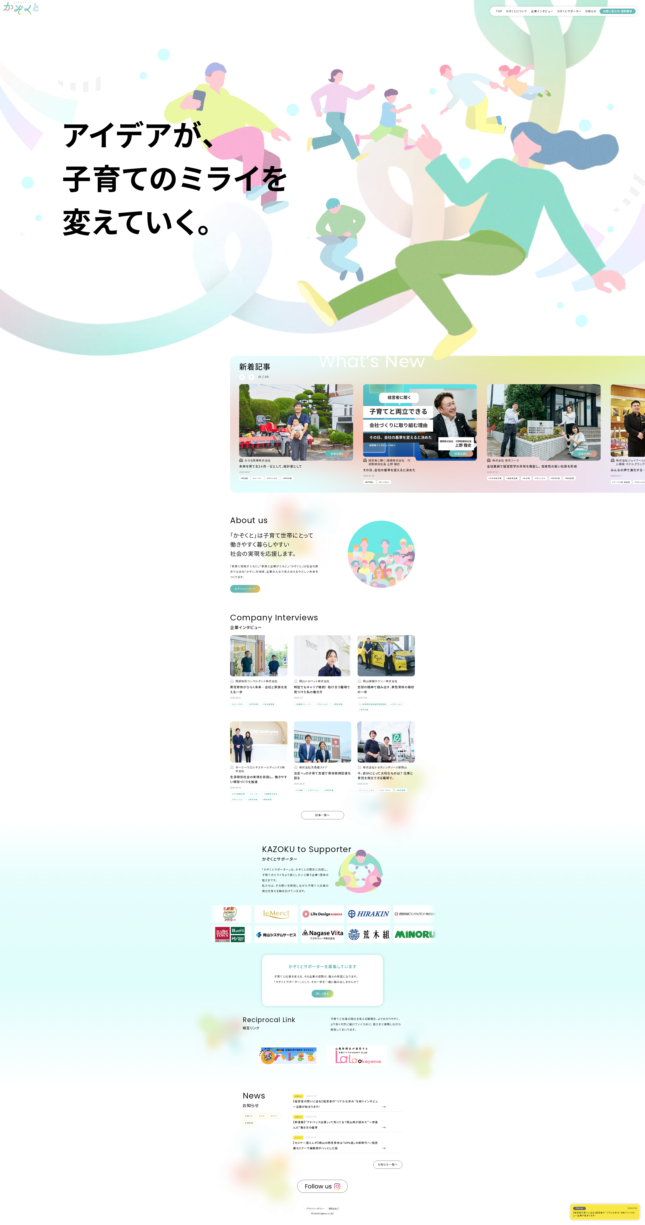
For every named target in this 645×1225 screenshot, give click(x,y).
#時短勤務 (50, 482)
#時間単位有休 (155, 482)
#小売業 (299, 790)
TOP (499, 11)
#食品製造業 (512, 478)
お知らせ (590, 11)
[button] (242, 377)
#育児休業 (36, 482)
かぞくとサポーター (569, 11)
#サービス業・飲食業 (621, 482)
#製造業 (244, 478)
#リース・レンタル (366, 790)
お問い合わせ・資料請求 (617, 11)
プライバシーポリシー (315, 1208)
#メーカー (139, 482)
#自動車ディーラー (304, 704)
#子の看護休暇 (123, 482)
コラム (262, 1115)
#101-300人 (238, 704)
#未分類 (526, 478)
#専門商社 (369, 482)
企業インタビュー (542, 11)
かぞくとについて (516, 11)
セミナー (274, 1115)
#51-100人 (384, 482)
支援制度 (249, 1123)
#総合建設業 (268, 704)
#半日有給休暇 (495, 478)
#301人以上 (21, 482)
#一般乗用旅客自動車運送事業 (372, 704)
